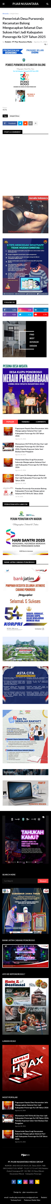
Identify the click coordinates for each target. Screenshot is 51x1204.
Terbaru (25, 422)
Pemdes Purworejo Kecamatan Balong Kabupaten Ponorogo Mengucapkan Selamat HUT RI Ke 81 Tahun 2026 (30, 491)
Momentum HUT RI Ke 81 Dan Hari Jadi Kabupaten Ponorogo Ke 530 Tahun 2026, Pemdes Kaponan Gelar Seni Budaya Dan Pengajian (31, 448)
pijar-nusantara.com (30, 1192)
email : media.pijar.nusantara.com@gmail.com (21, 1197)
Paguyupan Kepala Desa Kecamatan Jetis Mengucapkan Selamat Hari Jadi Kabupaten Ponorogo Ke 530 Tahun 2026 (31, 432)
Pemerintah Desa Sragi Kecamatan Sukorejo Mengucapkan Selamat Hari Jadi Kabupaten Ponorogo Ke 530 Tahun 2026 (31, 463)
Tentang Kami (16, 1200)
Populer (10, 422)
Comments (41, 422)
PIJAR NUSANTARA (26, 4)
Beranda (5, 14)
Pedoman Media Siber (32, 1200)
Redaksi (44, 1197)
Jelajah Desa (14, 14)
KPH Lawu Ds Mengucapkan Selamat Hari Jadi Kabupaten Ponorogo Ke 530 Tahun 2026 (31, 477)
